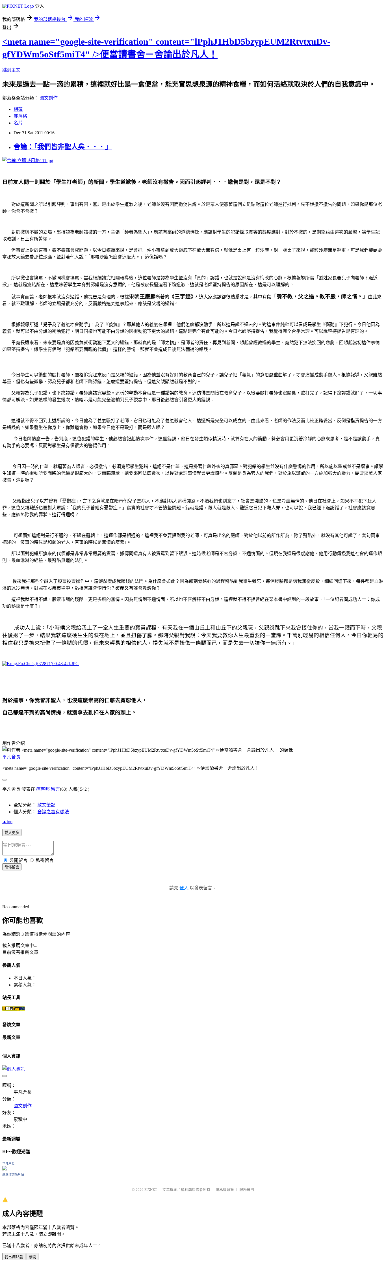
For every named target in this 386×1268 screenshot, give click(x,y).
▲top (7, 821)
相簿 (18, 109)
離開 (32, 1257)
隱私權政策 (225, 1189)
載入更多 (12, 833)
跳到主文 (11, 70)
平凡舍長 (11, 756)
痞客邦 (43, 789)
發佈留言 (12, 867)
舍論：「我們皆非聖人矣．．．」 (63, 146)
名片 (18, 122)
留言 (55, 789)
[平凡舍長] (4, 1168)
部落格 (20, 116)
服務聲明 (246, 1189)
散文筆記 (46, 805)
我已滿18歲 (14, 1257)
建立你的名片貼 (13, 1174)
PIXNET (150, 1189)
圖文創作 (49, 98)
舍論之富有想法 (53, 811)
